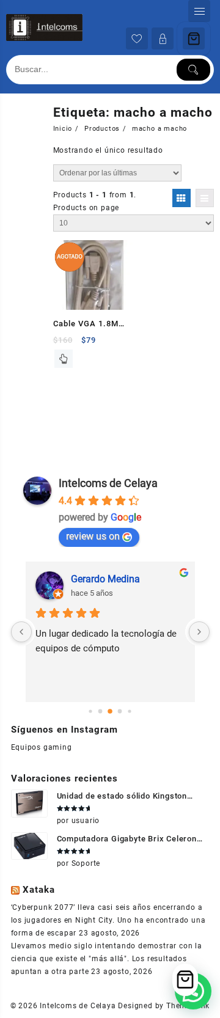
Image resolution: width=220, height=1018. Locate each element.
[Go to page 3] (120, 711)
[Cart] (194, 38)
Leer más (63, 359)
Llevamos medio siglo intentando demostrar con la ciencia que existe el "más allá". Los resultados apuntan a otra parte (106, 959)
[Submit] (193, 70)
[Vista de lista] (205, 198)
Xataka (39, 889)
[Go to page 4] (129, 710)
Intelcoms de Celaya (108, 483)
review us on (93, 536)
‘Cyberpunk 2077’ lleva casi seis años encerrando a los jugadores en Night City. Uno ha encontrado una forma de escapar (108, 920)
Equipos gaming (41, 747)
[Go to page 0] (90, 710)
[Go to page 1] (100, 711)
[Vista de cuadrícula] (181, 198)
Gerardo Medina (105, 579)
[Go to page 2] (110, 711)
